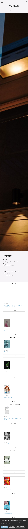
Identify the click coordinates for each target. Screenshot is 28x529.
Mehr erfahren (20, 526)
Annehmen (4, 526)
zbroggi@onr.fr (7, 264)
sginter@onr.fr (6, 273)
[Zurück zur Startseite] (14, 5)
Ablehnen (12, 526)
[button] (2, 2)
